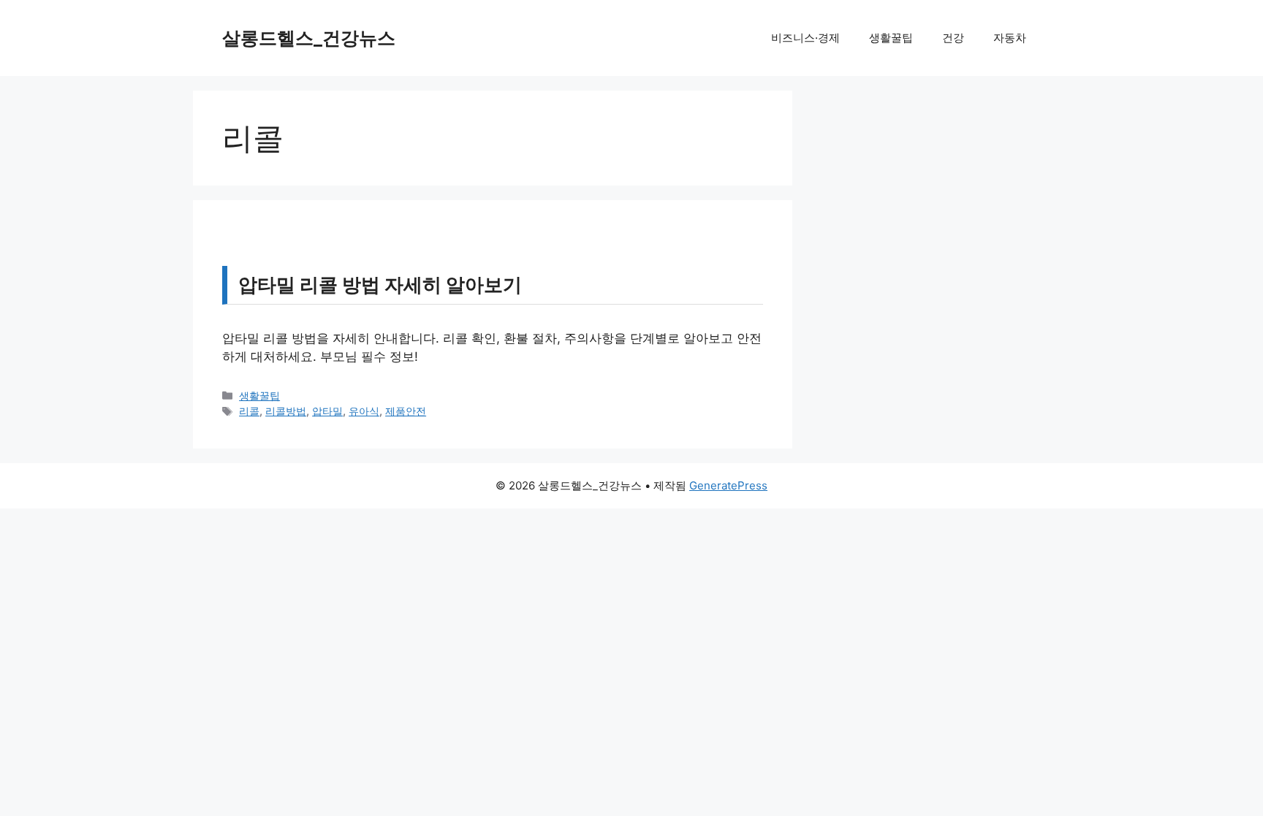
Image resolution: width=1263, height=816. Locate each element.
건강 (953, 38)
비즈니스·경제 (805, 38)
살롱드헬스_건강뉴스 (308, 38)
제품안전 (405, 411)
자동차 (1009, 38)
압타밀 (327, 411)
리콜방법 (285, 411)
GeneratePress (728, 485)
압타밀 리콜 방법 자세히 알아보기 (380, 284)
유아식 (364, 411)
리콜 (249, 411)
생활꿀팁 (891, 38)
